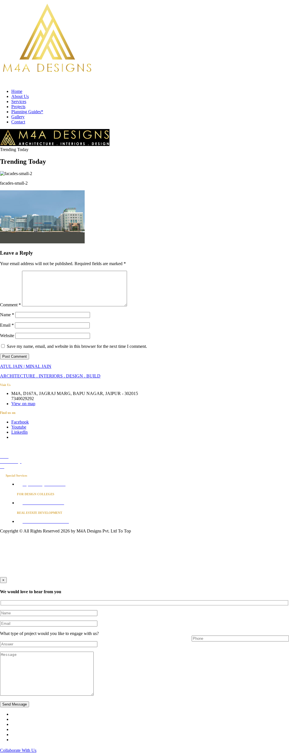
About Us (20, 96)
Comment (10, 304)
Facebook (20, 422)
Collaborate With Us (18, 750)
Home (16, 91)
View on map (23, 403)
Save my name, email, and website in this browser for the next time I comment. (77, 346)
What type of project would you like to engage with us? (49, 633)
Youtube (18, 427)
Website (7, 335)
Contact (18, 121)
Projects (18, 106)
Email (7, 325)
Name (7, 314)
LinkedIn (19, 432)
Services (18, 101)
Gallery (18, 116)
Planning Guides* (27, 111)
